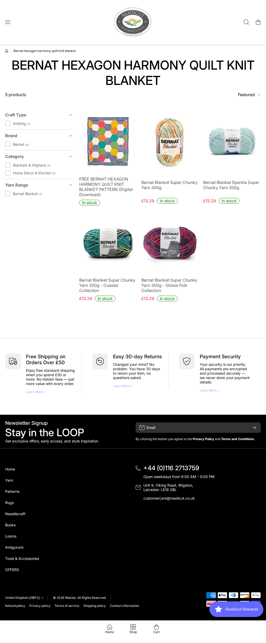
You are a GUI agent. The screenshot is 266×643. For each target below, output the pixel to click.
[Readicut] (133, 22)
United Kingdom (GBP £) (22, 598)
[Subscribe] (254, 427)
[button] (258, 22)
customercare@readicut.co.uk (169, 498)
